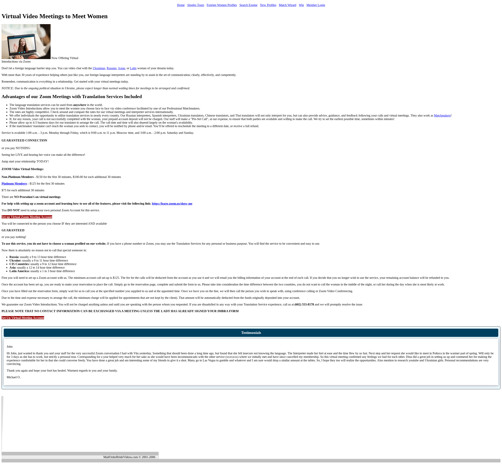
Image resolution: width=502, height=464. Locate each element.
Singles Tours (195, 5)
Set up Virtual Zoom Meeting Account (27, 217)
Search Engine (248, 5)
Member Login (315, 5)
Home (181, 5)
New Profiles (268, 5)
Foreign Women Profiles (222, 5)
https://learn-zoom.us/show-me (172, 203)
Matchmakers (442, 115)
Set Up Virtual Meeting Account (23, 317)
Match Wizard (287, 5)
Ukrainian (99, 68)
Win (301, 5)
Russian (111, 68)
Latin (133, 68)
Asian (121, 68)
